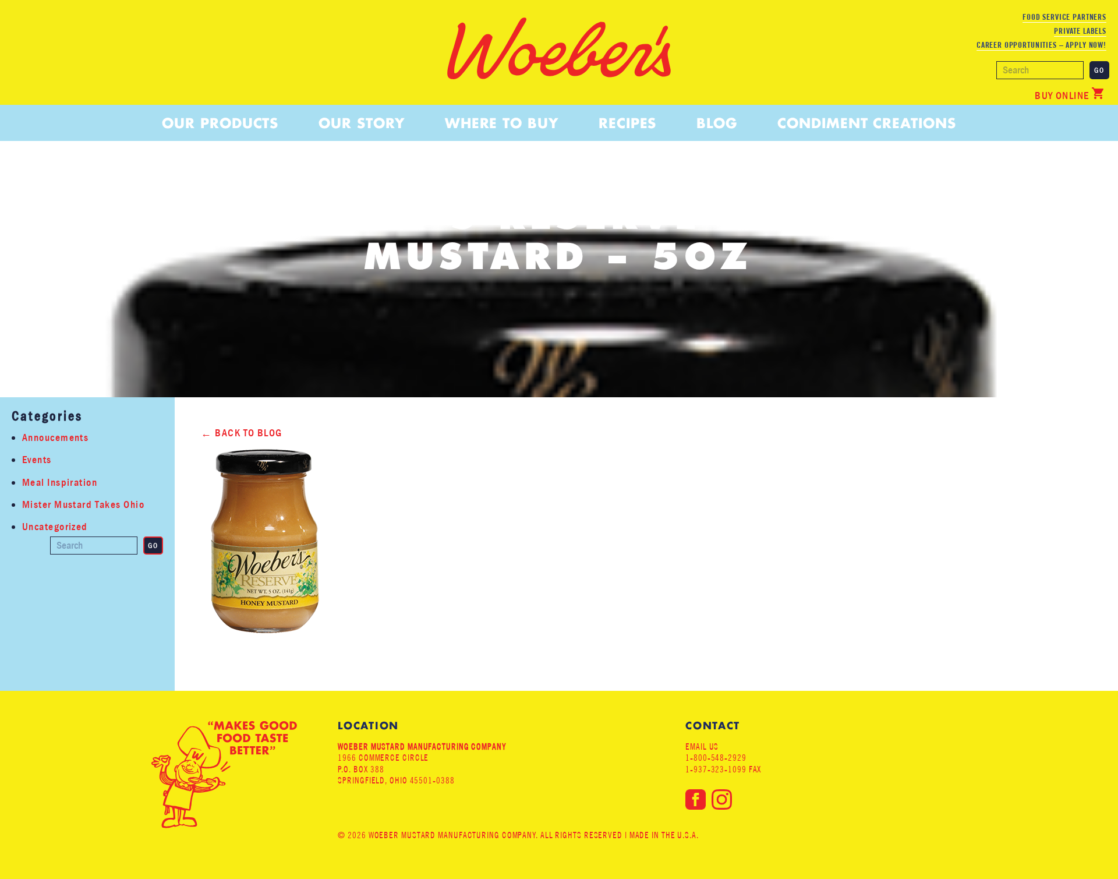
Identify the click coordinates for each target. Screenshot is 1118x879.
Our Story (361, 123)
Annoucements (55, 437)
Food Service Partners (1064, 17)
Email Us (702, 746)
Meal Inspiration (59, 482)
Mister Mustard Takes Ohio (83, 504)
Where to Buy (501, 123)
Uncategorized (55, 527)
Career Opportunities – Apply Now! (1041, 45)
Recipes (627, 123)
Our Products (220, 123)
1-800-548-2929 (715, 757)
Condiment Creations (866, 123)
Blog (716, 123)
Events (37, 460)
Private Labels (1080, 31)
